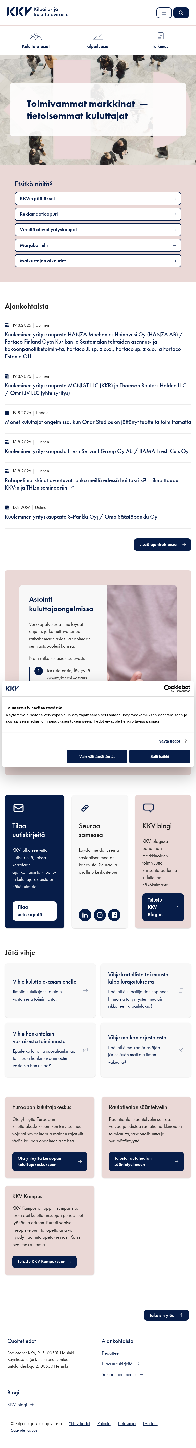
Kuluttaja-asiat (36, 46)
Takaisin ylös (161, 1315)
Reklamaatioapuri (39, 214)
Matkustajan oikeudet (43, 261)
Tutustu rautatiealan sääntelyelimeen (144, 1161)
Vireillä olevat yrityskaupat (48, 229)
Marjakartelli (34, 245)
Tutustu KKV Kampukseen (47, 1263)
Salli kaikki (159, 756)
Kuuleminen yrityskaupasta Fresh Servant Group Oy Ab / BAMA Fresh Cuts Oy (97, 451)
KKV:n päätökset (37, 198)
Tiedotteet (111, 1353)
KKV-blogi (17, 1404)
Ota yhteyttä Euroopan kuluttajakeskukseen (47, 1161)
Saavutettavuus (24, 1430)
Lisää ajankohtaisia (158, 544)
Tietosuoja (127, 1423)
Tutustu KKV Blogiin (155, 907)
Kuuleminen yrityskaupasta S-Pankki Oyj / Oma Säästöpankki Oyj (82, 516)
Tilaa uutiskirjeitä (30, 911)
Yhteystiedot (79, 1423)
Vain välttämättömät (97, 756)
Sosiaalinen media (119, 1374)
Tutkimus (160, 46)
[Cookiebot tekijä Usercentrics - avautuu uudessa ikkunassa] (167, 688)
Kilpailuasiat (98, 46)
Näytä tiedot (169, 741)
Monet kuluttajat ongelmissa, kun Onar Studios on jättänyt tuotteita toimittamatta (98, 422)
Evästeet (150, 1423)
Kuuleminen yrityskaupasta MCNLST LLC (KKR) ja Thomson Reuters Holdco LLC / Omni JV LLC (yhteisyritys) (95, 389)
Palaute (104, 1423)
